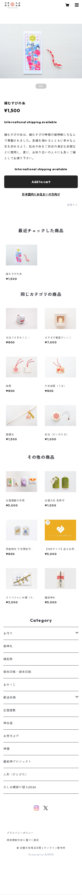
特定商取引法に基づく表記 (23, 840)
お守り (8, 633)
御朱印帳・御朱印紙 (17, 672)
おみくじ (9, 685)
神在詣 (8, 723)
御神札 (8, 646)
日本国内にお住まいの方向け (41, 194)
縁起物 (8, 659)
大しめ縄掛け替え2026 (19, 787)
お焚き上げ (11, 736)
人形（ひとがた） (15, 774)
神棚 (6, 749)
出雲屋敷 (9, 710)
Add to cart (41, 182)
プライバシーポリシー (20, 832)
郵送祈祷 (9, 697)
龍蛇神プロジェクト (17, 761)
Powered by (36, 854)
